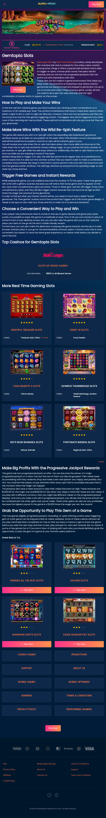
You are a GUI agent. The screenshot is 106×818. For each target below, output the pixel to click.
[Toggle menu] (4, 4)
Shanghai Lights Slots (26, 634)
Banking (27, 695)
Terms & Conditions (79, 695)
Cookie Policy (9, 781)
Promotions (79, 654)
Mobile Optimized (79, 681)
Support (26, 668)
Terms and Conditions (81, 775)
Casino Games (27, 654)
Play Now (96, 4)
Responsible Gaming (79, 709)
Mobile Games (26, 681)
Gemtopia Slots (45, 62)
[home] (48, 7)
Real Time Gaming (65, 62)
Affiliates (7, 775)
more (101, 461)
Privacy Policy (26, 709)
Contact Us (42, 775)
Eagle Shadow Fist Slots (79, 634)
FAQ (5, 763)
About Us (79, 668)
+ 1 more (44, 337)
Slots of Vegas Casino (53, 265)
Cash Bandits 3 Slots (38, 45)
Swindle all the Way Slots (26, 580)
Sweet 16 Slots (79, 329)
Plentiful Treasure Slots (26, 329)
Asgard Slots (79, 580)
